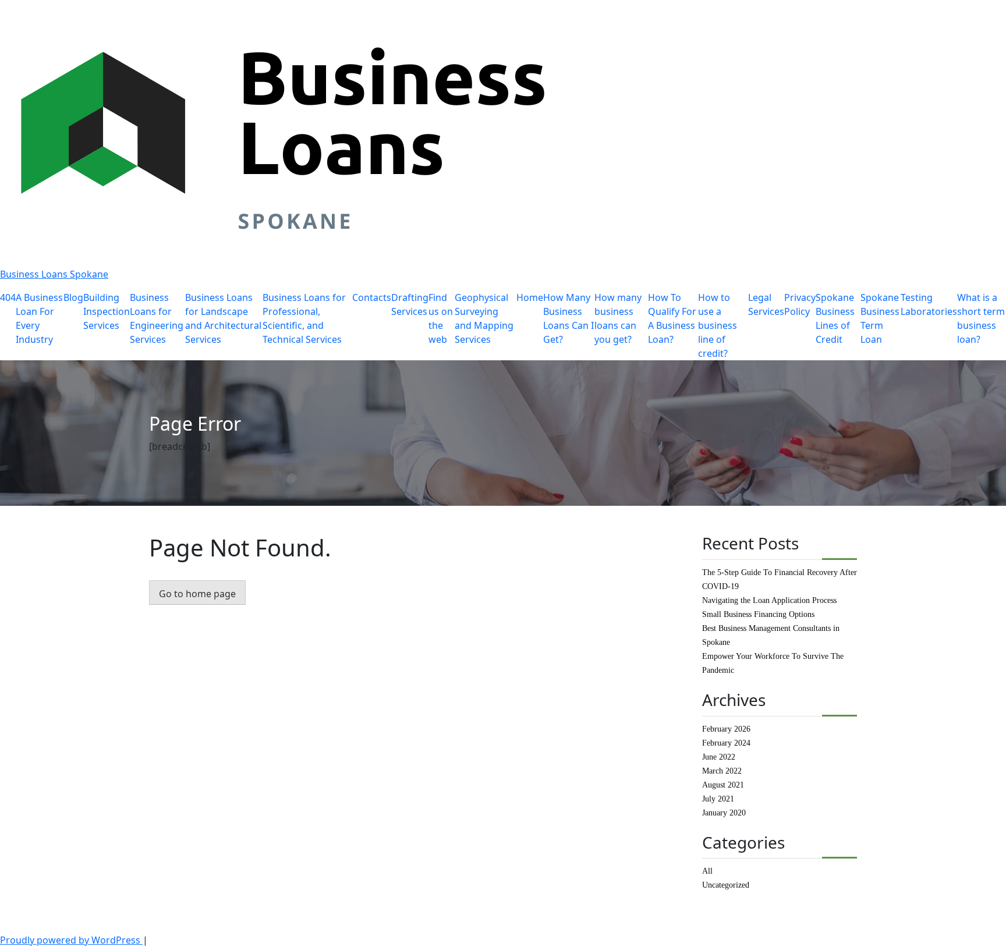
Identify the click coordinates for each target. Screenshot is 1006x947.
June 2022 (718, 757)
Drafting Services (409, 304)
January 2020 (724, 812)
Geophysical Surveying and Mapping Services (484, 318)
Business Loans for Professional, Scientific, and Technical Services (304, 318)
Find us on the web (440, 318)
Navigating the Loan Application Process (769, 600)
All (707, 871)
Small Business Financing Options (758, 614)
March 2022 (722, 771)
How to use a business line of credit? (717, 325)
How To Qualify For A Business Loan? (672, 318)
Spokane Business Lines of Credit (835, 318)
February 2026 (726, 729)
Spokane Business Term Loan (879, 318)
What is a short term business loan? (981, 318)
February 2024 (726, 743)
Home (529, 297)
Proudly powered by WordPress (71, 940)
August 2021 (723, 785)
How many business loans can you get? (618, 318)
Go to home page (197, 593)
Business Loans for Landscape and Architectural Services (223, 318)
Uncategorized (725, 885)
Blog (73, 297)
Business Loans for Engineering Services (156, 318)
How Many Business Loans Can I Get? (568, 318)
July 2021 (718, 799)
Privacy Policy (800, 304)
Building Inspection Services (106, 311)
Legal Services (766, 304)
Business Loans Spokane (54, 274)
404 (8, 297)
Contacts (371, 297)
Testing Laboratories (929, 304)
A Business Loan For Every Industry (39, 318)
